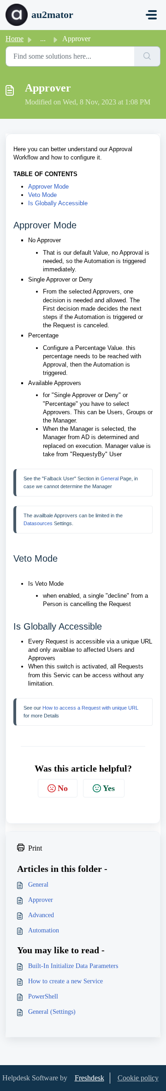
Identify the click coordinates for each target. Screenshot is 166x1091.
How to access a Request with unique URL (90, 708)
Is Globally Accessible (58, 203)
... (43, 39)
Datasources (38, 523)
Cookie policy (138, 1078)
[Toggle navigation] (151, 14)
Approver (40, 899)
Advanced (41, 915)
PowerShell (43, 996)
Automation (43, 930)
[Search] (147, 56)
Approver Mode (48, 186)
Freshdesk (89, 1078)
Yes (109, 788)
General (110, 478)
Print (35, 848)
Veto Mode (42, 194)
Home (15, 39)
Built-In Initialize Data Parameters (73, 965)
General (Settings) (52, 1011)
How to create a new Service (65, 981)
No (63, 788)
